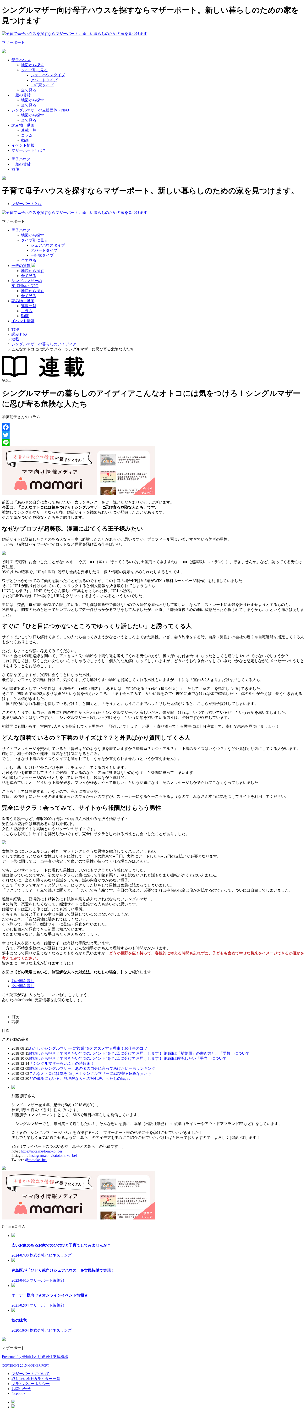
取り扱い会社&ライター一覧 (35, 1379)
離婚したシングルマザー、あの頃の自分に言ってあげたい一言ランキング (92, 1068)
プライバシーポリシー (30, 1384)
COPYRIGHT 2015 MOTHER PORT (25, 1365)
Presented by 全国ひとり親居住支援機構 (35, 1357)
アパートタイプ (44, 80)
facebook (18, 1393)
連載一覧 (28, 130)
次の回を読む (22, 986)
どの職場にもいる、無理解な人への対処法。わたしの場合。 (80, 1078)
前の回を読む (22, 981)
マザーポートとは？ (28, 150)
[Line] (153, 442)
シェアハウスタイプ (48, 75)
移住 (15, 169)
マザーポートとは (26, 204)
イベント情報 (22, 145)
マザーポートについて (30, 1374)
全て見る (28, 90)
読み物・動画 (22, 125)
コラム (27, 135)
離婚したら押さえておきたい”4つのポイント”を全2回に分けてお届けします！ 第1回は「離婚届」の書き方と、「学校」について (139, 1053)
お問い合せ (21, 1389)
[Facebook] (153, 427)
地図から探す (32, 65)
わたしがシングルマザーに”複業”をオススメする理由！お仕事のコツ (88, 1048)
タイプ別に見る (34, 70)
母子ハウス (21, 60)
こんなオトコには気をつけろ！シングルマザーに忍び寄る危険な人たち (90, 1073)
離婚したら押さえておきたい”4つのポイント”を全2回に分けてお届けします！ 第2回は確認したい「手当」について (128, 1058)
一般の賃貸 (21, 95)
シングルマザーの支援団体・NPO (40, 110)
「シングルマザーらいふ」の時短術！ (61, 1063)
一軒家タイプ (42, 85)
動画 (25, 140)
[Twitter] (153, 435)
